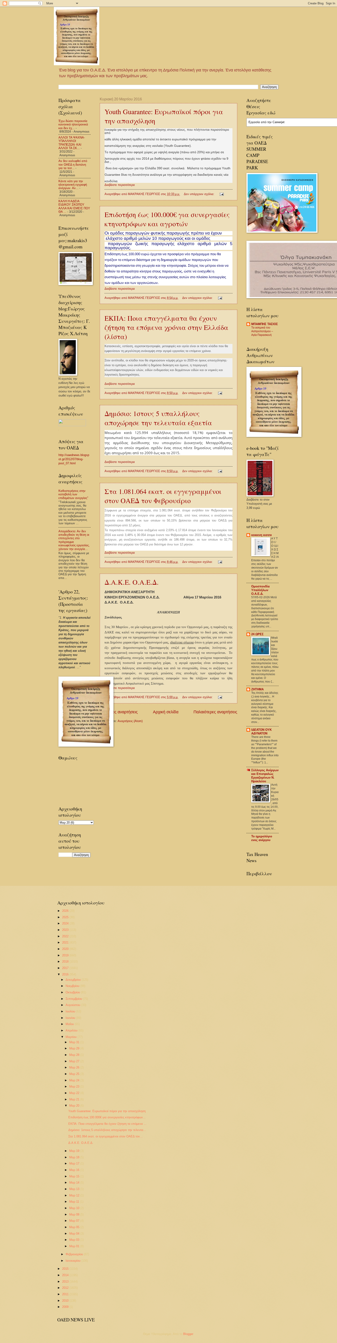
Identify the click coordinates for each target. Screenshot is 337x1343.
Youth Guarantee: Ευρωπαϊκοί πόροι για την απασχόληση (107, 1111)
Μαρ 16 (74, 1170)
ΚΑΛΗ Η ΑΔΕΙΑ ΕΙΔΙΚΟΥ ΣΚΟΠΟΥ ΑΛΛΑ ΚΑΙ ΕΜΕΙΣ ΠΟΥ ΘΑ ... (74, 206)
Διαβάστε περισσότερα (120, 185)
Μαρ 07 (74, 1220)
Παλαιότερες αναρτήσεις (215, 712)
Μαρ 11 (74, 1201)
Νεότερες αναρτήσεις (119, 712)
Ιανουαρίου (73, 1260)
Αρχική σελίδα (165, 712)
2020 (65, 949)
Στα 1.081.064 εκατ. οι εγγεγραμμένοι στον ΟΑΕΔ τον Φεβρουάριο (163, 496)
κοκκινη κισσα (261, 535)
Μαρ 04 (74, 1233)
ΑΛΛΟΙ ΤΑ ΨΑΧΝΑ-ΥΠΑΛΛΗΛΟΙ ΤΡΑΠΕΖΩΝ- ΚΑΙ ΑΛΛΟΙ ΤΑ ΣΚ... (71, 143)
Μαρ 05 (74, 1227)
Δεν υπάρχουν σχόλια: (199, 194)
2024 (65, 923)
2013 (65, 1281)
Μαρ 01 (74, 1246)
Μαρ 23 (74, 1086)
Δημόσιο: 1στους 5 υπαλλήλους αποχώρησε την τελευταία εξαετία (158, 418)
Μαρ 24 (74, 1080)
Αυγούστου (73, 1005)
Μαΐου (70, 1024)
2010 (65, 1300)
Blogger (188, 1334)
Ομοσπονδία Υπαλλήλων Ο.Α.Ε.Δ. (260, 590)
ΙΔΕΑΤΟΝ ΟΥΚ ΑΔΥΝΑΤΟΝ (261, 731)
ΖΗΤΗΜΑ (257, 689)
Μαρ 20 (74, 1105)
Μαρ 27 (74, 1061)
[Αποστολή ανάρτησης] (221, 194)
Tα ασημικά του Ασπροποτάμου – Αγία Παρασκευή (262, 331)
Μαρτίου (71, 1037)
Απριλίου (72, 1030)
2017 (65, 968)
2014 (65, 1275)
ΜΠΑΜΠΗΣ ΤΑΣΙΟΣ (264, 324)
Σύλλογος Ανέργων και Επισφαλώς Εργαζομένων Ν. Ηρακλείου (265, 775)
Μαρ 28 (74, 1055)
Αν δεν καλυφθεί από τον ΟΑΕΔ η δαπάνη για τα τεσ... (72, 164)
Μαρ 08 (74, 1214)
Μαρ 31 (74, 1042)
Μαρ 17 (74, 1163)
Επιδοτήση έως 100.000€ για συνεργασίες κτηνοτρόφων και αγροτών (167, 219)
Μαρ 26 (74, 1067)
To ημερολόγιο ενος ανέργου (261, 838)
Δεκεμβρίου (74, 979)
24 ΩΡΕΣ (257, 634)
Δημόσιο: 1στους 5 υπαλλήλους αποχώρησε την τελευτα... (107, 1130)
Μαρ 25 (74, 1074)
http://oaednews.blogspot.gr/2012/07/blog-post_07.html (73, 459)
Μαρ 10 (74, 1208)
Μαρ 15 (74, 1176)
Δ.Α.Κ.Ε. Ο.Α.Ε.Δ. (132, 581)
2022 (65, 936)
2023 (65, 930)
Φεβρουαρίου (75, 1254)
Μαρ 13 (74, 1189)
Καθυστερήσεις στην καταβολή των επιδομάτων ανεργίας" (73, 494)
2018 (65, 961)
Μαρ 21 (74, 1099)
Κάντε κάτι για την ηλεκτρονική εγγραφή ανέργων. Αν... (72, 184)
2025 (65, 917)
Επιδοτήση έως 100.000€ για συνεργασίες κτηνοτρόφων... (107, 1117)
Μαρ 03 (74, 1239)
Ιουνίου (71, 1018)
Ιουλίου (71, 1011)
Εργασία (254, 122)
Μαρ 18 (74, 1157)
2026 (65, 910)
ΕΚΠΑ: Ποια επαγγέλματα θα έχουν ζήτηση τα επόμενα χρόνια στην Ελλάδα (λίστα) (166, 327)
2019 (65, 955)
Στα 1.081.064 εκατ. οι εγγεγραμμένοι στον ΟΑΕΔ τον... (105, 1136)
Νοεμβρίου (73, 986)
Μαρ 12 (74, 1195)
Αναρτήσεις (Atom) (130, 721)
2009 (65, 1307)
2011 (65, 1294)
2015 (65, 1268)
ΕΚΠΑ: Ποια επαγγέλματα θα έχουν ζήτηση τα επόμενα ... (107, 1123)
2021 (65, 942)
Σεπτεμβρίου (74, 998)
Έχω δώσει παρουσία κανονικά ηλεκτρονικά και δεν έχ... (73, 124)
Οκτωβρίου (73, 992)
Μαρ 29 (74, 1048)
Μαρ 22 (74, 1093)
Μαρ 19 (74, 1151)
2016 (65, 974)
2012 (65, 1287)
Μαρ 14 (74, 1182)
